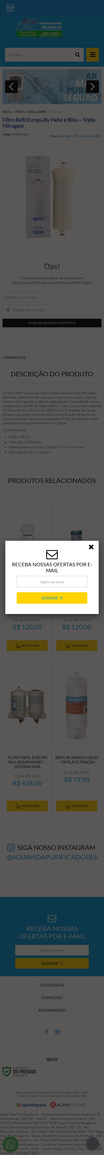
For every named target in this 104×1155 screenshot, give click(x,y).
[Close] (92, 547)
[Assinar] (52, 598)
